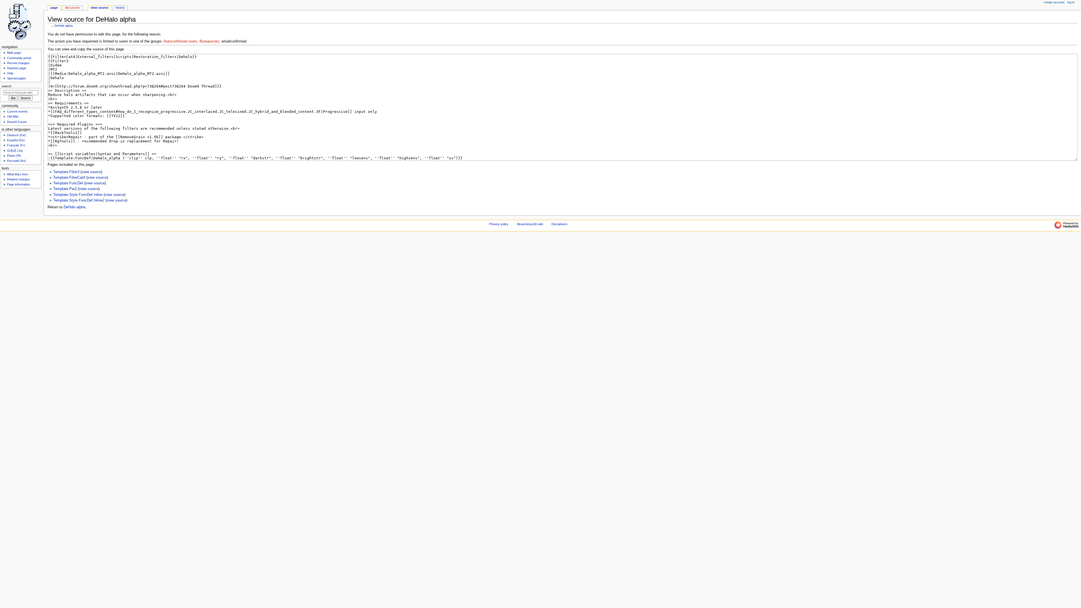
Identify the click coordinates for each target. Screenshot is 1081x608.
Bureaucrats (209, 41)
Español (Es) (16, 140)
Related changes (18, 179)
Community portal (19, 58)
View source (99, 7)
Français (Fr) (16, 145)
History (120, 7)
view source (91, 172)
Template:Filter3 (66, 172)
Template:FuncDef (68, 183)
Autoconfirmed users (180, 41)
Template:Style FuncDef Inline (77, 195)
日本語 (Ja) (15, 150)
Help (10, 73)
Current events (17, 111)
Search (6, 86)
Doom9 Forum (17, 122)
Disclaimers (559, 224)
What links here (17, 174)
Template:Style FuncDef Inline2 (78, 200)
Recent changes (18, 63)
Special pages (16, 78)
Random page (16, 68)
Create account (1054, 2)
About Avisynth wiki (530, 224)
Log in (1071, 2)
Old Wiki (12, 116)
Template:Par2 (65, 189)
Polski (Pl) (14, 155)
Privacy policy (498, 224)
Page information (18, 184)
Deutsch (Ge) (16, 135)
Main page (14, 52)
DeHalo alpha (63, 25)
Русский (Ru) (16, 160)
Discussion (72, 7)
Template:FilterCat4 (69, 178)
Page (54, 7)
